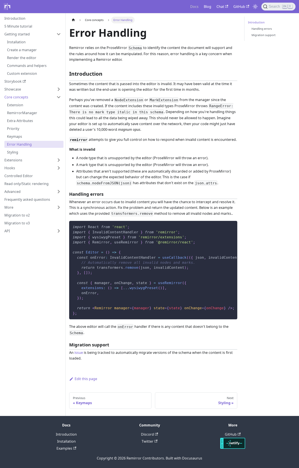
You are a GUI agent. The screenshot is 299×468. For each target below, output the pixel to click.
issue (78, 352)
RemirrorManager (22, 112)
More (8, 207)
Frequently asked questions (27, 199)
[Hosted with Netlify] (232, 447)
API (7, 231)
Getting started (17, 34)
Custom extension (22, 73)
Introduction (14, 18)
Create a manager (22, 49)
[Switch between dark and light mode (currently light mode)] (255, 6)
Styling (12, 152)
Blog (207, 6)
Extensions (13, 160)
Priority (13, 128)
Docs (194, 6)
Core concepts (16, 97)
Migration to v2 (17, 215)
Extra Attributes (20, 120)
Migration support (264, 35)
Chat (220, 6)
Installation (16, 42)
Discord (147, 434)
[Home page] (73, 20)
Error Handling (19, 144)
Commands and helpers (27, 65)
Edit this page (86, 378)
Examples (64, 448)
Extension (15, 105)
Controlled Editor (18, 175)
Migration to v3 (17, 223)
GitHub (239, 6)
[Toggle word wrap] (224, 226)
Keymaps (14, 136)
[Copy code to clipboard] (232, 226)
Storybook (13, 81)
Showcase (12, 89)
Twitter (147, 441)
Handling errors (262, 29)
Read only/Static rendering (26, 183)
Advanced (12, 191)
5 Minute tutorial (18, 26)
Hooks (9, 168)
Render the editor (21, 57)
